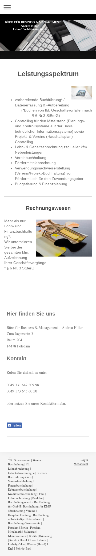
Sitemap (37, 460)
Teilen (16, 425)
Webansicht (81, 464)
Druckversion (22, 460)
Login (84, 460)
